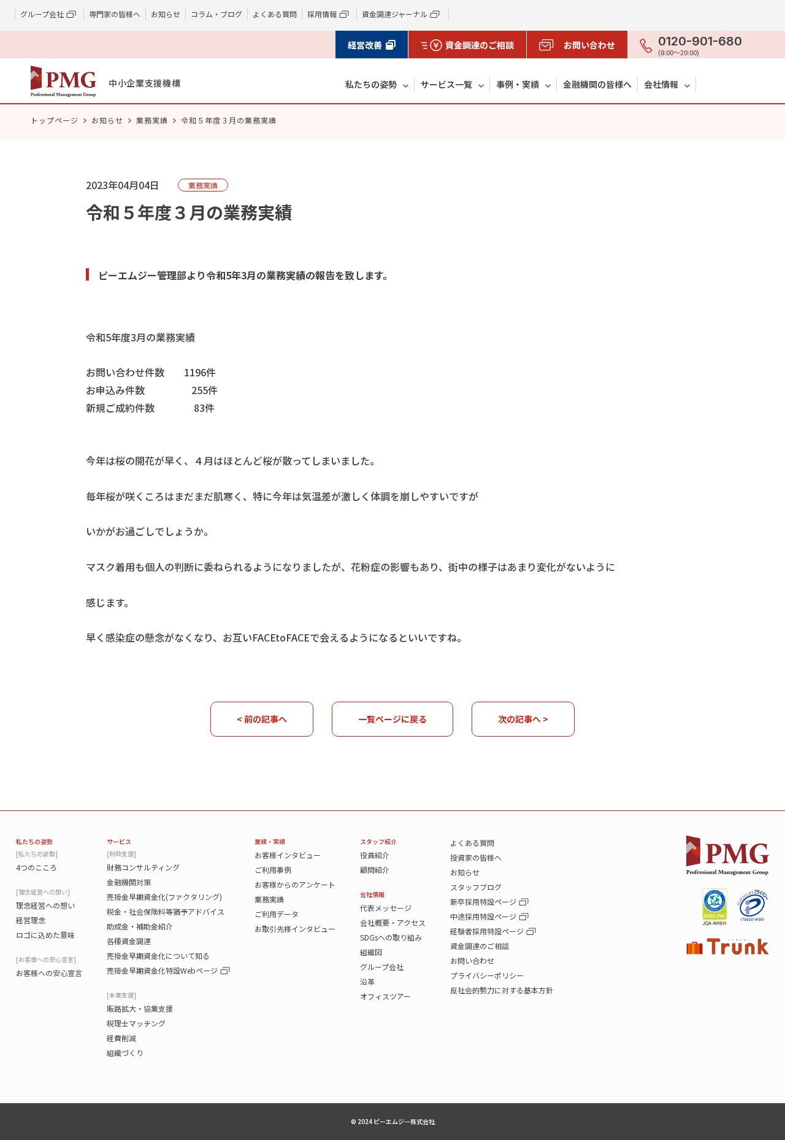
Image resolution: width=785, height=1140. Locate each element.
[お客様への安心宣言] (46, 959)
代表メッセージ (386, 907)
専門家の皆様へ (114, 14)
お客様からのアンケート (295, 884)
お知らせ (165, 14)
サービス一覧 (446, 84)
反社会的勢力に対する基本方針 (501, 990)
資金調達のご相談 (479, 945)
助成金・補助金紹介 (140, 926)
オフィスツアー (385, 996)
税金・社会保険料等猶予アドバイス (165, 911)
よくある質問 (275, 14)
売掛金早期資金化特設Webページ (162, 970)
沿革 (367, 981)
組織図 (371, 952)
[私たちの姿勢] (37, 853)
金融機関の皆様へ (597, 84)
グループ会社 (382, 966)
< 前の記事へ (262, 719)
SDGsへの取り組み (391, 937)
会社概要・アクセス (393, 922)
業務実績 (152, 120)
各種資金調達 (129, 941)
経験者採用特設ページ (487, 931)
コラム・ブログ (216, 14)
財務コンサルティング (143, 867)
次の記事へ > (523, 719)
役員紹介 (374, 855)
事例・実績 (517, 84)
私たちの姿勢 (371, 84)
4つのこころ (36, 867)
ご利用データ (277, 914)
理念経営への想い (45, 905)
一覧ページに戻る (392, 719)
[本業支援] (121, 994)
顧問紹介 (374, 869)
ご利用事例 (273, 869)
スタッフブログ (476, 887)
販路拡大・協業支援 (140, 1008)
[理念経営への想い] (43, 891)
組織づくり (125, 1052)
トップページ (54, 120)
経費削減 (121, 1038)
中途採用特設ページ (483, 916)
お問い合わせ (472, 960)
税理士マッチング (136, 1023)
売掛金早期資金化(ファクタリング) (164, 896)
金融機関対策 (129, 882)
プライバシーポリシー (487, 975)
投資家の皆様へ (476, 857)
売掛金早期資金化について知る (158, 955)
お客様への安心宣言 (49, 972)
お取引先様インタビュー (295, 928)
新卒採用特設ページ (483, 901)
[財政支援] (121, 853)
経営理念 (30, 920)
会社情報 (661, 84)
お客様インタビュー (288, 855)
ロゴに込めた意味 (45, 934)
